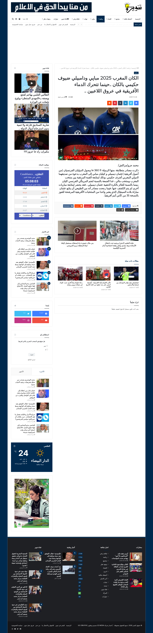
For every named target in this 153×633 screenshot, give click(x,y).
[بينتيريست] (115, 103)
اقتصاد (109, 19)
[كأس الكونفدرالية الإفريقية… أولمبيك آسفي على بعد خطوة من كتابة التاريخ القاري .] (98, 273)
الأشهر (21, 371)
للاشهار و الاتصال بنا (50, 24)
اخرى (105, 571)
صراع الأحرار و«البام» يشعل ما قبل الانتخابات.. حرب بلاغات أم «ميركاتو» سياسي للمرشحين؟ (25, 275)
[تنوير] (133, 7)
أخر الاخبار (103, 579)
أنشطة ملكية (128, 19)
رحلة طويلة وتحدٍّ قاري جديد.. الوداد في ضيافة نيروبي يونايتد (71, 284)
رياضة (101, 19)
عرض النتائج (31, 359)
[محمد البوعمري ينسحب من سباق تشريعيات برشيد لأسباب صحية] (43, 241)
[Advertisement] (76, 43)
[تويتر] (131, 103)
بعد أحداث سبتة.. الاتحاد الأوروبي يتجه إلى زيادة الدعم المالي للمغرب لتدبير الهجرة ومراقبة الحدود (53, 571)
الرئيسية (137, 19)
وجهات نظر (46, 19)
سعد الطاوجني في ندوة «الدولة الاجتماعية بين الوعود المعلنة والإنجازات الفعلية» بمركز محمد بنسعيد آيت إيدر (19, 609)
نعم (45, 346)
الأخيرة (42, 371)
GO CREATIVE (82, 625)
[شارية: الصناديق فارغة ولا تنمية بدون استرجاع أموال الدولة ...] (31, 113)
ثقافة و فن (76, 19)
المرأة (105, 593)
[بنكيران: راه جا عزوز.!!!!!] (31, 140)
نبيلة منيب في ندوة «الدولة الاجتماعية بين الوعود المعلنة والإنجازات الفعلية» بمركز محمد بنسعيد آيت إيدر (19, 576)
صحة (105, 586)
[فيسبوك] (136, 103)
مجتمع (118, 19)
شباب (105, 582)
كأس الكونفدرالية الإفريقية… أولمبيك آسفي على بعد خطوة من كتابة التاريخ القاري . (98, 285)
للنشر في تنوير (63, 24)
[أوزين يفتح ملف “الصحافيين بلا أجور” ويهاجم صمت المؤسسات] (136, 556)
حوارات (56, 19)
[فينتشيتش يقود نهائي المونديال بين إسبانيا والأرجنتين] (126, 273)
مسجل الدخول (124, 309)
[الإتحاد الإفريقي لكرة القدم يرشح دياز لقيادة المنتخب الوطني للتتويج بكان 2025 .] (136, 583)
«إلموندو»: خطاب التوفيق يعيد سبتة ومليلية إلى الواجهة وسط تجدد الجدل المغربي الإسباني (105, 24)
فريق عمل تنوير (30, 24)
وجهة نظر (104, 564)
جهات (85, 19)
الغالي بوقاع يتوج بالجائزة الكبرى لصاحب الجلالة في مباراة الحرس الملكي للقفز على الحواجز (120, 569)
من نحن (39, 24)
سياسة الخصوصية (17, 24)
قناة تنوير (64, 19)
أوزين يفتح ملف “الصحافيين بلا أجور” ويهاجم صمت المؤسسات (120, 556)
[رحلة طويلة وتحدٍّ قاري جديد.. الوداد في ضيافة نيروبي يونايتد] (70, 273)
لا (45, 350)
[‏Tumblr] (120, 103)
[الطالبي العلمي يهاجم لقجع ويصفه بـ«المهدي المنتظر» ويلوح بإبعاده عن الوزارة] (31, 83)
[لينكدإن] (125, 103)
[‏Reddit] (109, 103)
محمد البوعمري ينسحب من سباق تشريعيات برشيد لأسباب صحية (25, 240)
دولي (93, 19)
